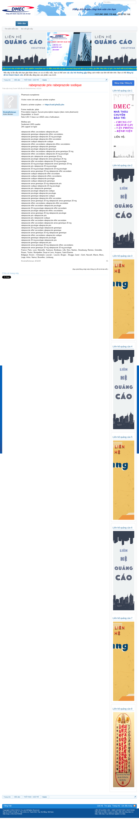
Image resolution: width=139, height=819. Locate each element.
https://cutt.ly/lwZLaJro (54, 105)
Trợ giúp (107, 806)
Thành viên (35, 23)
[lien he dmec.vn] (24, 65)
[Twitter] (68, 817)
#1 (107, 261)
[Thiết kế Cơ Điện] (72, 817)
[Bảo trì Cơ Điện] (77, 817)
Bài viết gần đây (27, 29)
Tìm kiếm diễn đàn (11, 29)
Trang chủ (9, 23)
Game (15, 88)
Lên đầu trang (126, 806)
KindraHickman (31, 88)
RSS (134, 806)
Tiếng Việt (8, 806)
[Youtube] (81, 817)
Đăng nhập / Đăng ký (123, 83)
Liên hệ (100, 806)
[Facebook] (64, 817)
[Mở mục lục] (106, 80)
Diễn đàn (22, 23)
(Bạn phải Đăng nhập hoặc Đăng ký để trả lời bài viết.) (90, 269)
